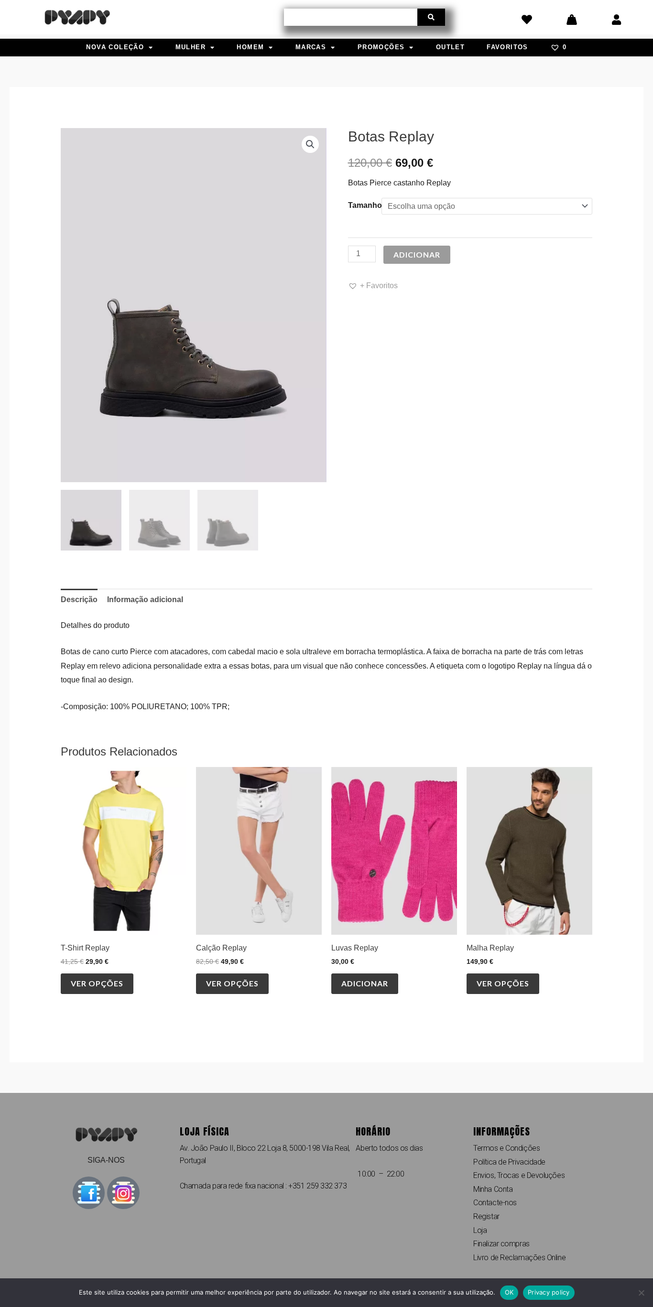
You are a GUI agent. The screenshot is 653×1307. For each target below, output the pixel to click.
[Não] (641, 1292)
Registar (486, 1216)
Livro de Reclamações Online (519, 1257)
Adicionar (416, 254)
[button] (310, 144)
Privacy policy (549, 1292)
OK (509, 1292)
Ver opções (97, 983)
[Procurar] (431, 17)
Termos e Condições (506, 1148)
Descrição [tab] (79, 599)
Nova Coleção (115, 47)
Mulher (190, 47)
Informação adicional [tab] (145, 599)
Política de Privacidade (509, 1162)
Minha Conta (492, 1189)
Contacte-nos (495, 1202)
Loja (480, 1230)
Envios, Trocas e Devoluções (519, 1175)
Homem (250, 47)
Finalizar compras (501, 1243)
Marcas (310, 47)
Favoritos (507, 47)
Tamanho (365, 205)
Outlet (450, 47)
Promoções (381, 47)
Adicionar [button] (364, 983)
